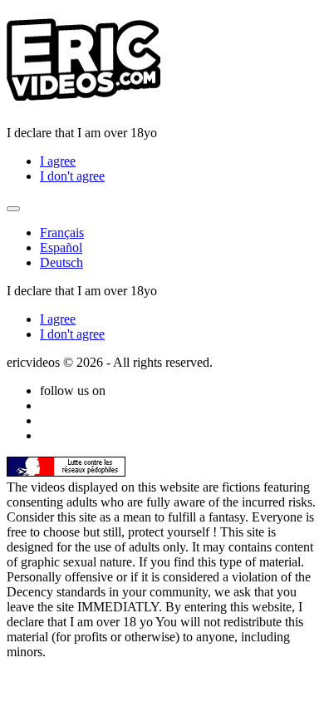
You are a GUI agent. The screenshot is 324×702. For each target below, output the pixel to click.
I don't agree (72, 176)
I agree (58, 161)
